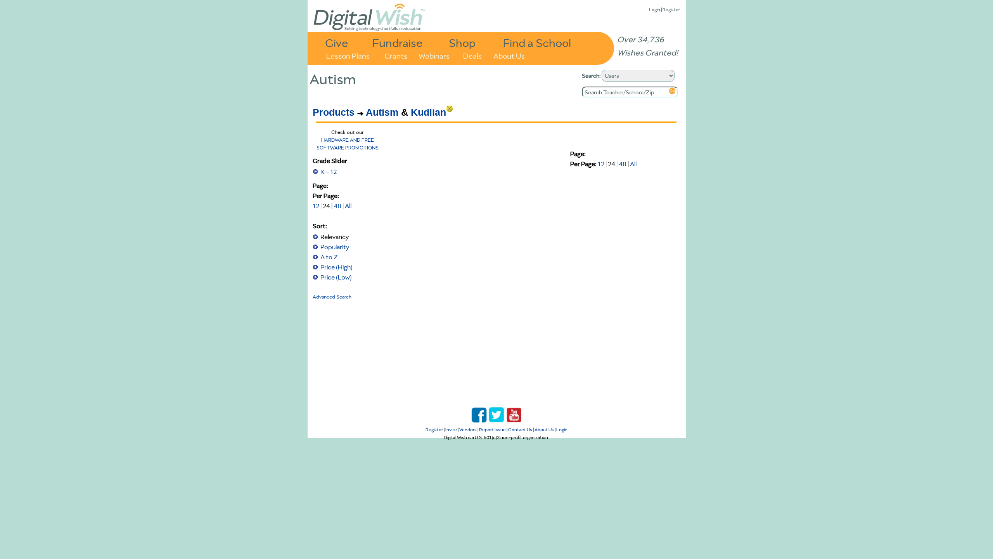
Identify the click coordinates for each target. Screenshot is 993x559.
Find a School (537, 42)
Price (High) (336, 267)
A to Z (329, 257)
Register (671, 9)
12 (316, 205)
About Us (509, 55)
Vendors (468, 429)
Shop (462, 42)
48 (337, 205)
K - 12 (328, 171)
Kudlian (428, 112)
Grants (395, 55)
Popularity (334, 247)
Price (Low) (336, 277)
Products (334, 112)
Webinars (434, 55)
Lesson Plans (348, 55)
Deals (472, 55)
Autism (382, 112)
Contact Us (520, 429)
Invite (451, 429)
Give (336, 42)
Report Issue (492, 429)
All (348, 205)
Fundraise (397, 42)
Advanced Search (332, 296)
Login (654, 9)
